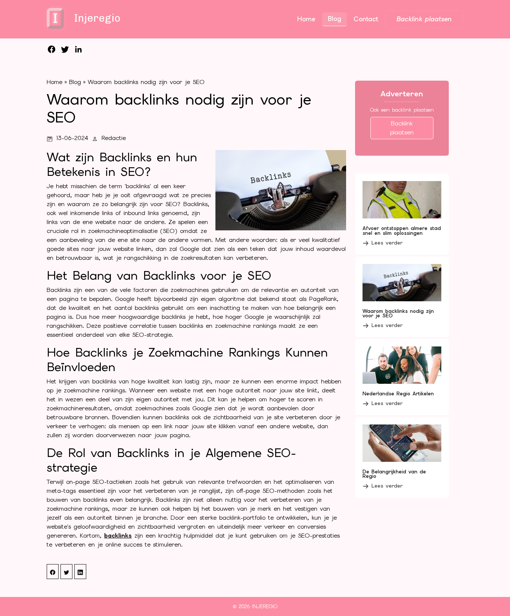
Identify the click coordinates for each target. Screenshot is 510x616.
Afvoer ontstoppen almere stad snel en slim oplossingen (402, 230)
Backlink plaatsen (402, 127)
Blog (75, 82)
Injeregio (264, 606)
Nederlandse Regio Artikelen (398, 394)
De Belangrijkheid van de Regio (394, 474)
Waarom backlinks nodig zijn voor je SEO (146, 82)
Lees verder (386, 242)
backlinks (118, 535)
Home (54, 82)
